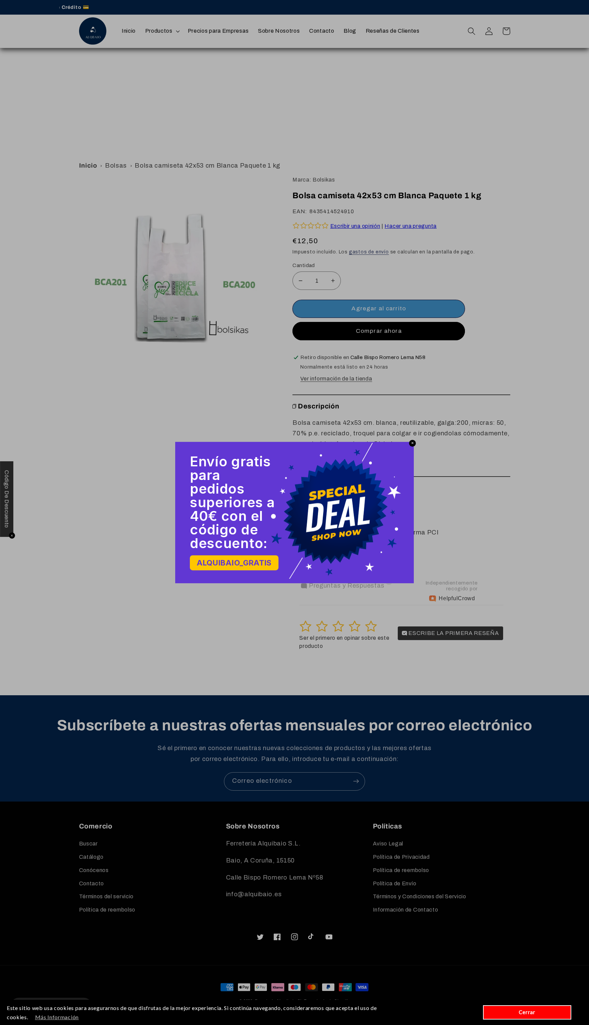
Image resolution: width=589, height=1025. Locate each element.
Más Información (57, 1017)
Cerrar (527, 1012)
